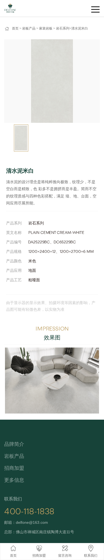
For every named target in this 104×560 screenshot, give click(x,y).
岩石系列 (62, 28)
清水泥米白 (79, 28)
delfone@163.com (32, 522)
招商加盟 (14, 468)
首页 (15, 28)
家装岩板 (45, 28)
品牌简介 (14, 444)
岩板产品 (28, 28)
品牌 (7, 6)
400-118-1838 (29, 511)
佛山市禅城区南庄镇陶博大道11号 (45, 532)
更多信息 (14, 480)
